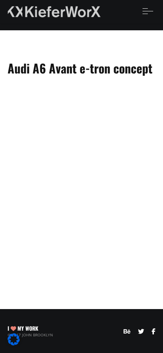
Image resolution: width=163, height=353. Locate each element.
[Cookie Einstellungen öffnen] (14, 343)
